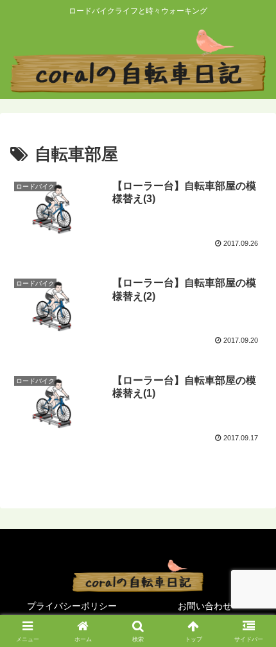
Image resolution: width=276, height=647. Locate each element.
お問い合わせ (205, 606)
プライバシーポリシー (72, 606)
